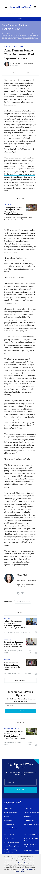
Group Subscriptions (11, 846)
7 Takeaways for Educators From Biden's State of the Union (12, 666)
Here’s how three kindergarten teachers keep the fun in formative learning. (18, 219)
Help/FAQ (27, 816)
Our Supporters (9, 824)
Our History (8, 816)
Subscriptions (9, 838)
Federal (7, 618)
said (22, 375)
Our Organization (10, 812)
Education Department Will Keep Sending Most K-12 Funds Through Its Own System (14, 735)
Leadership (11, 14)
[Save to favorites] (20, 73)
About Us (8, 808)
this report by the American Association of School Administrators (19, 174)
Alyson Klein (17, 63)
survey (30, 177)
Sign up (20, 790)
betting (19, 559)
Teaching (8, 204)
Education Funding (14, 46)
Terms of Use (26, 869)
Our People (8, 820)
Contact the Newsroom (32, 824)
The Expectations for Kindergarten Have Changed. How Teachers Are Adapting (13, 210)
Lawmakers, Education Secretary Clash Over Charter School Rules (13, 644)
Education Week (31, 580)
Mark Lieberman (10, 651)
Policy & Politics (22, 14)
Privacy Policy (23, 863)
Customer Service (30, 820)
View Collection (20, 680)
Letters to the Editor (31, 812)
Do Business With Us (32, 834)
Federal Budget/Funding (23, 602)
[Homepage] (20, 6)
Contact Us (28, 808)
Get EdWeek (9, 834)
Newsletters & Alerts (11, 842)
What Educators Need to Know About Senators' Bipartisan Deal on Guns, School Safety (15, 624)
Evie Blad (7, 632)
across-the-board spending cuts (17, 83)
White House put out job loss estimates (19, 112)
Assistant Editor (21, 580)
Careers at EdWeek (11, 828)
